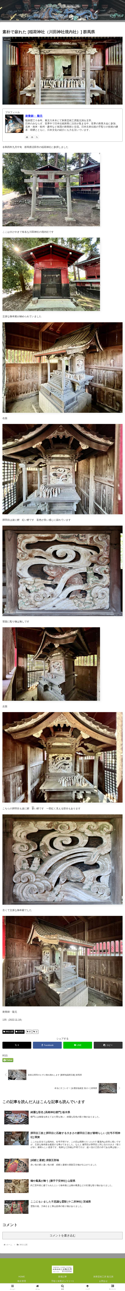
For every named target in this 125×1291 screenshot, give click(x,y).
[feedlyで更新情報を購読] (32, 137)
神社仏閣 (9, 1032)
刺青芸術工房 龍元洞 (103, 1276)
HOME (21, 1276)
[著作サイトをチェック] (27, 137)
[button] (108, 1045)
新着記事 (62, 1276)
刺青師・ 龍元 (34, 115)
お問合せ (103, 1281)
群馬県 (21, 1032)
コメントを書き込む (63, 1235)
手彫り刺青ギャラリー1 (62, 1281)
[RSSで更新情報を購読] (37, 137)
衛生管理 (21, 1281)
